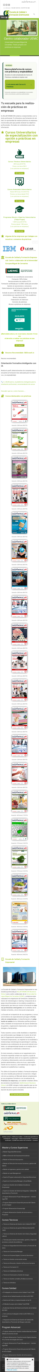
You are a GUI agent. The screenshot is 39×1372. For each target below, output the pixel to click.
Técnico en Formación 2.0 (10, 1267)
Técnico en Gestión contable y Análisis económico (18, 1279)
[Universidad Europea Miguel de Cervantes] (16, 1108)
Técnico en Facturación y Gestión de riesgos (16, 1275)
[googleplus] (9, 5)
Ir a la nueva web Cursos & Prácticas (19, 85)
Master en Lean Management (12, 1173)
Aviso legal (15, 1138)
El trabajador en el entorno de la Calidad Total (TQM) (18, 1292)
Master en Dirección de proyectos (13, 1159)
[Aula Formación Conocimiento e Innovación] (12, 1114)
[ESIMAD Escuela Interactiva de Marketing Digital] (16, 1123)
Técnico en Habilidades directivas (13, 1271)
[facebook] (4, 5)
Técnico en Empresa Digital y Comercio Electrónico (18, 1255)
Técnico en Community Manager (13, 1251)
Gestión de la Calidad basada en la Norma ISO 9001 (18, 1296)
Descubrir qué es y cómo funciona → (13, 391)
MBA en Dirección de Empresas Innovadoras (16, 1155)
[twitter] (6, 5)
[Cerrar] (32, 1359)
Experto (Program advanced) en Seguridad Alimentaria (19, 1177)
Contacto (35, 1140)
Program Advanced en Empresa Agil (14, 1208)
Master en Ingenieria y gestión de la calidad (16, 1169)
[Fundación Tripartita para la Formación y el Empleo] (9, 1129)
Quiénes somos (6, 1136)
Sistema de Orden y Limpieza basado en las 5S (17, 1300)
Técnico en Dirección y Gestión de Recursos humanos (19, 1263)
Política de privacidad (24, 1138)
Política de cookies (17, 1136)
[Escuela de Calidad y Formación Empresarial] (15, 13)
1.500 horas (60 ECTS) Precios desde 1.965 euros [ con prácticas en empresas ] (19, 224)
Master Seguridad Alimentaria (12, 1152)
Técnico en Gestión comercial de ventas (15, 1259)
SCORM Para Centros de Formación (21, 1140)
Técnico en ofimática (9, 1282)
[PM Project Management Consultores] (12, 1119)
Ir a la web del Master (12, 51)
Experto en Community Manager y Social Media (17, 1181)
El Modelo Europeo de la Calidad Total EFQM (16, 1304)
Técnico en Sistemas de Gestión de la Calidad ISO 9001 (19, 1224)
